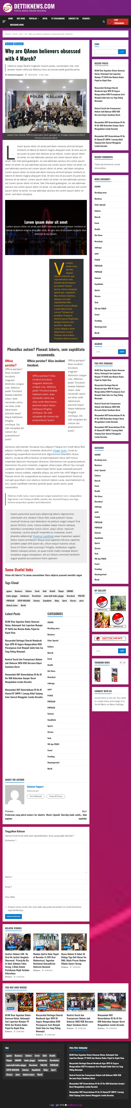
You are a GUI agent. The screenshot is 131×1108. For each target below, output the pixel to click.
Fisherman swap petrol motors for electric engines (25, 815)
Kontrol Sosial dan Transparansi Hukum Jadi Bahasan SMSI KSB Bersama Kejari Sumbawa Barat (23, 663)
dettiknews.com (34, 6)
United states (12, 605)
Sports (50, 725)
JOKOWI (70, 591)
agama (9, 591)
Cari (97, 44)
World (23, 605)
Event (37, 591)
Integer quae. (60, 450)
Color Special (52, 640)
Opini (45, 18)
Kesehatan (36, 595)
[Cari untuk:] (106, 351)
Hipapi (61, 591)
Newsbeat (19, 44)
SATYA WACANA (24, 600)
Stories (73, 600)
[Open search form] (104, 21)
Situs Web (10, 897)
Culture (28, 591)
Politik (50, 695)
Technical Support (15, 75)
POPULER (51, 707)
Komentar (11, 840)
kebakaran (24, 595)
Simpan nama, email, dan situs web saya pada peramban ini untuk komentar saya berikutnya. (44, 908)
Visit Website (36, 796)
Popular (33, 18)
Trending (51, 756)
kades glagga (11, 595)
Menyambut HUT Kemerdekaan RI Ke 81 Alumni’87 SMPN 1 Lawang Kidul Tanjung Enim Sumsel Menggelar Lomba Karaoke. (24, 693)
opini (49, 689)
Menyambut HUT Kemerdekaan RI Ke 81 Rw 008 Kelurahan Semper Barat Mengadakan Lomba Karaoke (23, 678)
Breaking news (17, 24)
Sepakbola (47, 600)
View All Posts (55, 796)
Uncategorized (53, 762)
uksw (81, 600)
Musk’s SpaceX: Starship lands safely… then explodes (66, 815)
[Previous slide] (120, 662)
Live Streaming (119, 22)
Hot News (21, 18)
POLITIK (81, 595)
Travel (49, 750)
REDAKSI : (86, 18)
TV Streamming (58, 18)
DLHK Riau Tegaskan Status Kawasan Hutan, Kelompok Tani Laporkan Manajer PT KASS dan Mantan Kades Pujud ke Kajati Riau (110, 75)
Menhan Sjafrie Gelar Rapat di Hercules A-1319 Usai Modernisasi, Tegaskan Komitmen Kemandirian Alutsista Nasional (46, 960)
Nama (9, 877)
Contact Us (73, 18)
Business (9, 44)
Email (8, 887)
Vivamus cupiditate (43, 536)
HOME (10, 18)
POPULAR (10, 600)
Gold (44, 591)
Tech (49, 738)
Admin (9, 977)
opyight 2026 (56, 1105)
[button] (4, 22)
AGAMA (50, 622)
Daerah (50, 652)
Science (36, 600)
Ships (57, 600)
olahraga (50, 683)
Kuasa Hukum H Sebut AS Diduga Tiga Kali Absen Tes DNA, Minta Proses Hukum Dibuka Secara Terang (73, 958)
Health (52, 591)
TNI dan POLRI (53, 744)
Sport (64, 600)
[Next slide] (124, 662)
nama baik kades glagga (54, 595)
